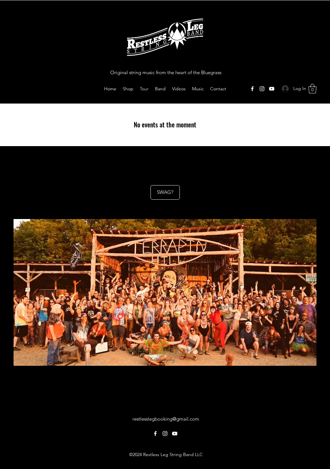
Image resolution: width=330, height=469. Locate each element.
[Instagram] (262, 88)
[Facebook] (252, 88)
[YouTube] (271, 88)
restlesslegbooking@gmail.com (165, 419)
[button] (312, 89)
